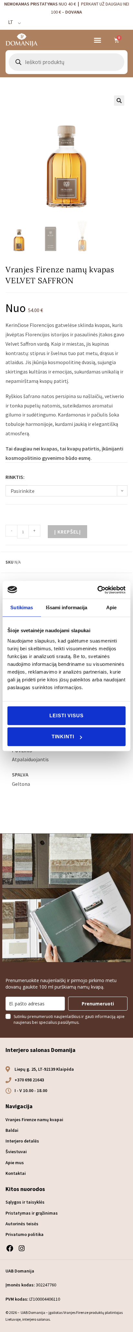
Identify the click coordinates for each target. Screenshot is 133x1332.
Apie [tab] (111, 607)
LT (10, 22)
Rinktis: (15, 477)
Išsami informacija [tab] (66, 607)
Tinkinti (63, 736)
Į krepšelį (67, 531)
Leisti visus (66, 715)
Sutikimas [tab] (21, 607)
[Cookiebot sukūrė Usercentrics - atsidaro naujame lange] (97, 590)
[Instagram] (22, 1248)
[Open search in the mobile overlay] (66, 62)
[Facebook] (9, 1248)
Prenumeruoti (98, 1004)
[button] (97, 40)
